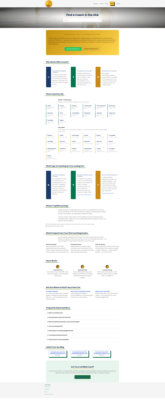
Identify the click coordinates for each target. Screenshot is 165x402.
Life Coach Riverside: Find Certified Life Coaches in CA (79, 352)
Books (106, 3)
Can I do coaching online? (55, 326)
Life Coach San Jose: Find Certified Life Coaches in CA (57, 352)
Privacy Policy (47, 386)
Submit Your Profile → (82, 377)
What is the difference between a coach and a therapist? (64, 322)
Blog (112, 3)
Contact (118, 3)
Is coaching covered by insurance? (57, 335)
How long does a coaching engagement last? (60, 330)
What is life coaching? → (108, 193)
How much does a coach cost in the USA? (59, 317)
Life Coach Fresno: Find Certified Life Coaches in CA (101, 352)
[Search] (99, 19)
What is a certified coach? (55, 313)
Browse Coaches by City (73, 49)
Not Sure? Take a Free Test (91, 49)
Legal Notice (47, 389)
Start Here (95, 3)
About (46, 391)
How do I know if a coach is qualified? (58, 339)
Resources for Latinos (49, 394)
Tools (101, 3)
